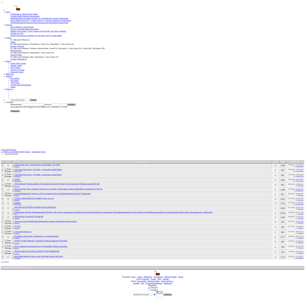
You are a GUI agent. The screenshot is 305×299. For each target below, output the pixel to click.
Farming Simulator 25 (18, 59)
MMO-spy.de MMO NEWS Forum (16, 152)
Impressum (168, 283)
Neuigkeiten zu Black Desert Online (24, 14)
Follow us (9, 89)
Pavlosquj (17, 186)
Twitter (153, 279)
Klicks (282, 162)
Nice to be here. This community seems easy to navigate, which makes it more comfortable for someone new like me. (59, 189)
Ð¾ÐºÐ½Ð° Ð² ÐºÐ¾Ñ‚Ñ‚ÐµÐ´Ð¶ (29, 217)
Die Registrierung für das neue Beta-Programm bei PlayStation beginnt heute (39, 23)
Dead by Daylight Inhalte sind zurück (24, 29)
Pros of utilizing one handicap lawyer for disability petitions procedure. (41, 246)
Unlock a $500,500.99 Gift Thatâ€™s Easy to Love (34, 198)
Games (8, 38)
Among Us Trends (17, 70)
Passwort (47, 104)
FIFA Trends (15, 68)
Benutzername (15, 104)
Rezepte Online (154, 281)
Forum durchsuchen (8, 150)
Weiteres (9, 76)
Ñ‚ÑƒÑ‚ (18, 227)
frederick (300, 214)
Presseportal (141, 281)
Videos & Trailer (170, 277)
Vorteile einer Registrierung (20, 85)
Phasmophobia (16, 51)
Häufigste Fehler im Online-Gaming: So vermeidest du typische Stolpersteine (39, 18)
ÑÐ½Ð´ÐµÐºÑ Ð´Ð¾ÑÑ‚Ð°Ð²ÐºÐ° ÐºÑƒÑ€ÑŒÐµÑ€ (37, 251)
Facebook (145, 279)
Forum (12, 87)
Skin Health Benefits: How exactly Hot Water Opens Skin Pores (39, 256)
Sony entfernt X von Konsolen (22, 27)
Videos (8, 61)
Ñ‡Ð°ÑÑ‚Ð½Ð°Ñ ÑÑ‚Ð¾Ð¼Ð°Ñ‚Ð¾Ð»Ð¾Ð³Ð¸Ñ (35, 207)
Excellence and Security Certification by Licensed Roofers (36, 236)
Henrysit (17, 248)
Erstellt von (144, 162)
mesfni (17, 179)
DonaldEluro (18, 190)
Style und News (167, 281)
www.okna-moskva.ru (23, 232)
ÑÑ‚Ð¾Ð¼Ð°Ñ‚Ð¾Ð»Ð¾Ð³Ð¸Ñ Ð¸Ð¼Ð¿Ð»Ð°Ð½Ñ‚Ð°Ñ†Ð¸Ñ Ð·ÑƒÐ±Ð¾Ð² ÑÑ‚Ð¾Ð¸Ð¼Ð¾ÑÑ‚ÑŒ (57, 184)
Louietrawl (17, 238)
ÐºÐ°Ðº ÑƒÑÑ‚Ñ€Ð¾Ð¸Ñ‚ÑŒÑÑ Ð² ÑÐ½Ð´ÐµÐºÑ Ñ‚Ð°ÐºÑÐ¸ (41, 241)
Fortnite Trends (16, 66)
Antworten (275, 162)
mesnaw (18, 203)
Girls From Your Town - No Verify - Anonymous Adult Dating (38, 170)
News (8, 12)
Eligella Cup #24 (16, 33)
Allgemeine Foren (39, 152)
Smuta (12, 42)
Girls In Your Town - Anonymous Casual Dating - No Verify (37, 165)
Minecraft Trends (16, 72)
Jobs (142, 283)
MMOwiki (10, 74)
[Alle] (159, 292)
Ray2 (16, 214)
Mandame (17, 166)
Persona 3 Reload (17, 46)
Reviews (9, 25)
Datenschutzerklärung (154, 283)
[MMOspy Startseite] (13, 10)
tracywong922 (18, 171)
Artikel (139, 277)
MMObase (148, 277)
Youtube (166, 279)
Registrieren (15, 111)
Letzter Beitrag (294, 162)
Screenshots (14, 78)
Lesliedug (17, 218)
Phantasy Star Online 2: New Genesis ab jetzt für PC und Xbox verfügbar (38, 31)
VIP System (14, 83)
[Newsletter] (159, 293)
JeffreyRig (17, 223)
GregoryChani (18, 181)
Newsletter (14, 81)
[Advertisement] (152, 130)
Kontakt (136, 283)
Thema (138, 162)
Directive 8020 (16, 55)
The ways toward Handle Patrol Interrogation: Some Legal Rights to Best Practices (46, 221)
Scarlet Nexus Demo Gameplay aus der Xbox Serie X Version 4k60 (36, 36)
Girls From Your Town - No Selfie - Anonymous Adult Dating (38, 175)
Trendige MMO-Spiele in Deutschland (24, 16)
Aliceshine (17, 200)
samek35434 (299, 166)
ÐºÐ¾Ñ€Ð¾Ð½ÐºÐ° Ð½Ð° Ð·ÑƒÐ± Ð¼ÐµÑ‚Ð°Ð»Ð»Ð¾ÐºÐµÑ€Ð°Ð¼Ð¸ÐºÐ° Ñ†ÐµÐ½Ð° (53, 194)
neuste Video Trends (18, 63)
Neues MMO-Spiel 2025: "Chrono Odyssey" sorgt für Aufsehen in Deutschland (40, 21)
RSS (159, 279)
